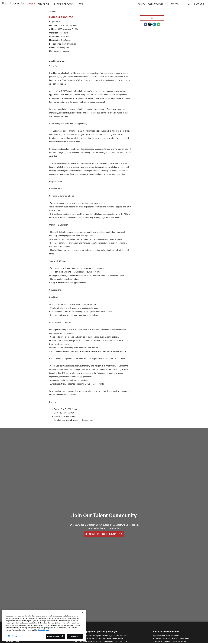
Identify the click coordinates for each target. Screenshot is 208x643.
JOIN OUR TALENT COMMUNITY (152, 4)
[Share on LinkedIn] (154, 24)
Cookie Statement (44, 630)
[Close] (82, 612)
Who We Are (43, 4)
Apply (152, 18)
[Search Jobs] (188, 4)
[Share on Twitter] (150, 24)
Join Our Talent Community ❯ (104, 534)
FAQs (80, 4)
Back (54, 12)
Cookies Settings (11, 636)
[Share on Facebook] (145, 24)
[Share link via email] (158, 24)
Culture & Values (12, 641)
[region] (44, 625)
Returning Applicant (63, 4)
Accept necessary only (55, 636)
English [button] (200, 4)
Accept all (74, 636)
